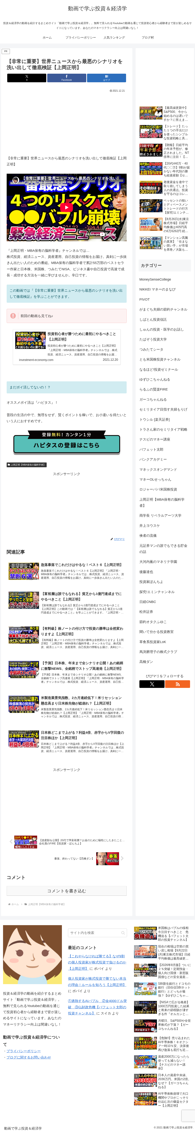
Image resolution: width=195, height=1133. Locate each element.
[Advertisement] (67, 122)
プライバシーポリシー (23, 1051)
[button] (123, 933)
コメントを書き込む (66, 890)
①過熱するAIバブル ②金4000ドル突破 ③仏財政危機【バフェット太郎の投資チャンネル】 (97, 1007)
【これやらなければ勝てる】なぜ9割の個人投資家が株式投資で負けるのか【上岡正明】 (97, 962)
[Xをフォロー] (152, 684)
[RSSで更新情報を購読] (177, 684)
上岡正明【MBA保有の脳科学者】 (28, 464)
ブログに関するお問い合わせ (28, 1057)
